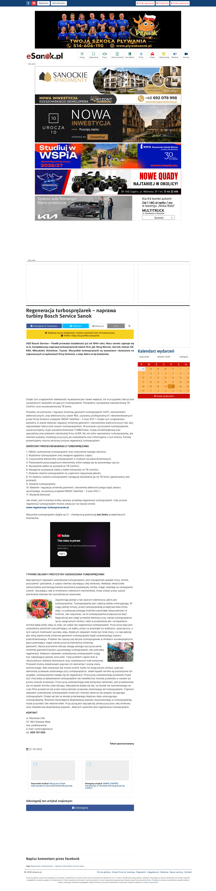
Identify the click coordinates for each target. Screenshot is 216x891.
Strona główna (104, 872)
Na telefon (130, 57)
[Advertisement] (108, 239)
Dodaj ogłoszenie (146, 3)
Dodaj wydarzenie (180, 3)
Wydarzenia (164, 57)
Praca (104, 57)
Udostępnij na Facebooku (44, 326)
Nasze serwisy (176, 872)
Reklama (43, 3)
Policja (152, 57)
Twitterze (76, 326)
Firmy (141, 57)
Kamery (186, 57)
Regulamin (141, 872)
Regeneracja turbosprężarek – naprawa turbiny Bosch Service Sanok (57, 866)
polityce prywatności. (151, 882)
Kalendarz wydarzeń (156, 351)
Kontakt (188, 872)
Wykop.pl (99, 326)
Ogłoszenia (93, 57)
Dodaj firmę (163, 3)
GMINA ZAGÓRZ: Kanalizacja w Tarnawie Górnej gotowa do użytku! (105, 785)
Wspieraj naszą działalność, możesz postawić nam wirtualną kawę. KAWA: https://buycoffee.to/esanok (81, 334)
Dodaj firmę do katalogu (123, 872)
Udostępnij (81, 807)
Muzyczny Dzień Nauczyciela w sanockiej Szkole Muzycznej (51, 784)
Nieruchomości (118, 57)
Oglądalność (153, 872)
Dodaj (82, 57)
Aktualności (58, 3)
